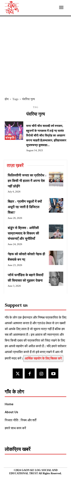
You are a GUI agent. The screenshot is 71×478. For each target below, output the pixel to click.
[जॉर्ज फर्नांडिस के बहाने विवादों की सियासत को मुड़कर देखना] (56, 279)
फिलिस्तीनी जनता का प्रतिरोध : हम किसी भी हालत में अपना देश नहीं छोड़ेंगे (27, 180)
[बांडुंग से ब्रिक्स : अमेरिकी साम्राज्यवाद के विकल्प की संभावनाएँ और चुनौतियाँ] (56, 231)
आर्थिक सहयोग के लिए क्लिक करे (43, 358)
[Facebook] (30, 373)
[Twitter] (18, 373)
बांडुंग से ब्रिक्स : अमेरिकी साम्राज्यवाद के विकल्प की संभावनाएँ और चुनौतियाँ (23, 233)
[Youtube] (53, 373)
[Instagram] (42, 373)
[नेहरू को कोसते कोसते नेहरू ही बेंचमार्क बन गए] (56, 258)
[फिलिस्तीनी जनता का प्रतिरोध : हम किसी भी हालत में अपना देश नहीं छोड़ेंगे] (56, 179)
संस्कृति (10, 137)
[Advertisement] (35, 59)
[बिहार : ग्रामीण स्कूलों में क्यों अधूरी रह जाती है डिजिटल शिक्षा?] (56, 205)
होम (7, 99)
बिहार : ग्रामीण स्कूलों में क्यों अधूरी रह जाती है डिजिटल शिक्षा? (25, 207)
